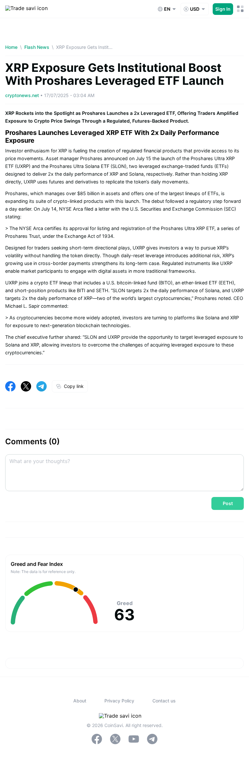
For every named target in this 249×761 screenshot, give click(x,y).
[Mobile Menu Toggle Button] (240, 9)
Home (11, 47)
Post (228, 503)
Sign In (223, 9)
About (79, 700)
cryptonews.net (22, 95)
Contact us (164, 700)
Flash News (36, 47)
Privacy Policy (119, 700)
